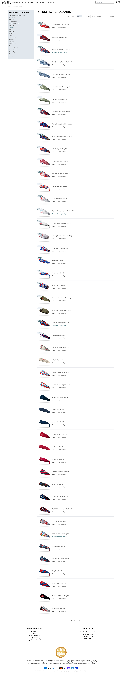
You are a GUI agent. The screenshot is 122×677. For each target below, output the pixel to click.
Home (9, 6)
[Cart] (119, 2)
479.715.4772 (84, 631)
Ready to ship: (72, 16)
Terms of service (65, 671)
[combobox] (104, 2)
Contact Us (92, 631)
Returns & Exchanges (63, 663)
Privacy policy (55, 671)
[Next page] (82, 620)
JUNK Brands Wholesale (43, 671)
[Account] (117, 2)
